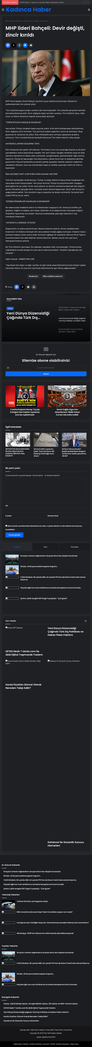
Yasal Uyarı (74, 1044)
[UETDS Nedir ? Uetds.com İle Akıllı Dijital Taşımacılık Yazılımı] (25, 637)
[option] (46, 318)
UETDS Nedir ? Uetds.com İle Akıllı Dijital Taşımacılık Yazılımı (24, 653)
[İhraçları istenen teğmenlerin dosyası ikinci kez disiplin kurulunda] (12, 559)
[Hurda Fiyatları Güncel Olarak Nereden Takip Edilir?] (25, 671)
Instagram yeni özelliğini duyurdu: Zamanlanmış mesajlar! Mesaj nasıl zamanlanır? (53, 922)
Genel (10, 308)
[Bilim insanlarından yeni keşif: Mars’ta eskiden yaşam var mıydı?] (8, 915)
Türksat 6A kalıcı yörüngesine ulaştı (32, 901)
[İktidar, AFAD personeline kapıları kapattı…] (12, 569)
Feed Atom (59, 1030)
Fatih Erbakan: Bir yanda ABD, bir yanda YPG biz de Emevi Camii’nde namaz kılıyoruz (53, 963)
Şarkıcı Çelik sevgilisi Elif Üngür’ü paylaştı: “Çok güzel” (43, 598)
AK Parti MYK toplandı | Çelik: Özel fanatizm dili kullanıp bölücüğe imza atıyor (44, 452)
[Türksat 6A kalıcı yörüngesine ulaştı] (8, 904)
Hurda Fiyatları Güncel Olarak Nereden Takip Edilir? (27, 315)
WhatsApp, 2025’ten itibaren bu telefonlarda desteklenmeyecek (45, 933)
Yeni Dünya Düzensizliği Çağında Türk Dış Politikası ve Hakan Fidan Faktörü (47, 2)
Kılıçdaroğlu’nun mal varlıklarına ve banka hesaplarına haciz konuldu (50, 588)
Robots (42, 1030)
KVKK (53, 1044)
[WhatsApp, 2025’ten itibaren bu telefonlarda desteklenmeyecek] (8, 936)
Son (45, 547)
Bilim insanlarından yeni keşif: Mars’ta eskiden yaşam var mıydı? (45, 912)
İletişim (26, 1044)
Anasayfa (10, 21)
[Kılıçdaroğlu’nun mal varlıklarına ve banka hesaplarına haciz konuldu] (12, 591)
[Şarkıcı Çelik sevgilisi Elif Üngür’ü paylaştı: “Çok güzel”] (12, 603)
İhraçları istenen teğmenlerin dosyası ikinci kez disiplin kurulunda (48, 556)
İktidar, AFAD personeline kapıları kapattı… (39, 566)
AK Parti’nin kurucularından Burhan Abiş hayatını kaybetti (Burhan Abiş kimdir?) (17, 452)
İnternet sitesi (53, 516)
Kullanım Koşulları (62, 1044)
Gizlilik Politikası (36, 1044)
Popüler (17, 547)
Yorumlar (74, 547)
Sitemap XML (25, 1030)
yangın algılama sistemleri (46, 1037)
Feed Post (68, 1030)
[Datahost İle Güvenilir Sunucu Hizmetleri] (67, 749)
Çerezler (46, 1044)
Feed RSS (49, 1030)
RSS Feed (34, 1030)
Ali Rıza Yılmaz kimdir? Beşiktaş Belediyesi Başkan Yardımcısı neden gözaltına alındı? (74, 452)
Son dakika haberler (53, 276)
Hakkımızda (18, 1044)
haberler (34, 276)
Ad (7, 506)
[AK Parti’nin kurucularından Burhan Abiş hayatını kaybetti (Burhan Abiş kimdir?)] (18, 440)
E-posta (9, 516)
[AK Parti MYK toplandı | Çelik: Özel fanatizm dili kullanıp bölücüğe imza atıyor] (46, 440)
